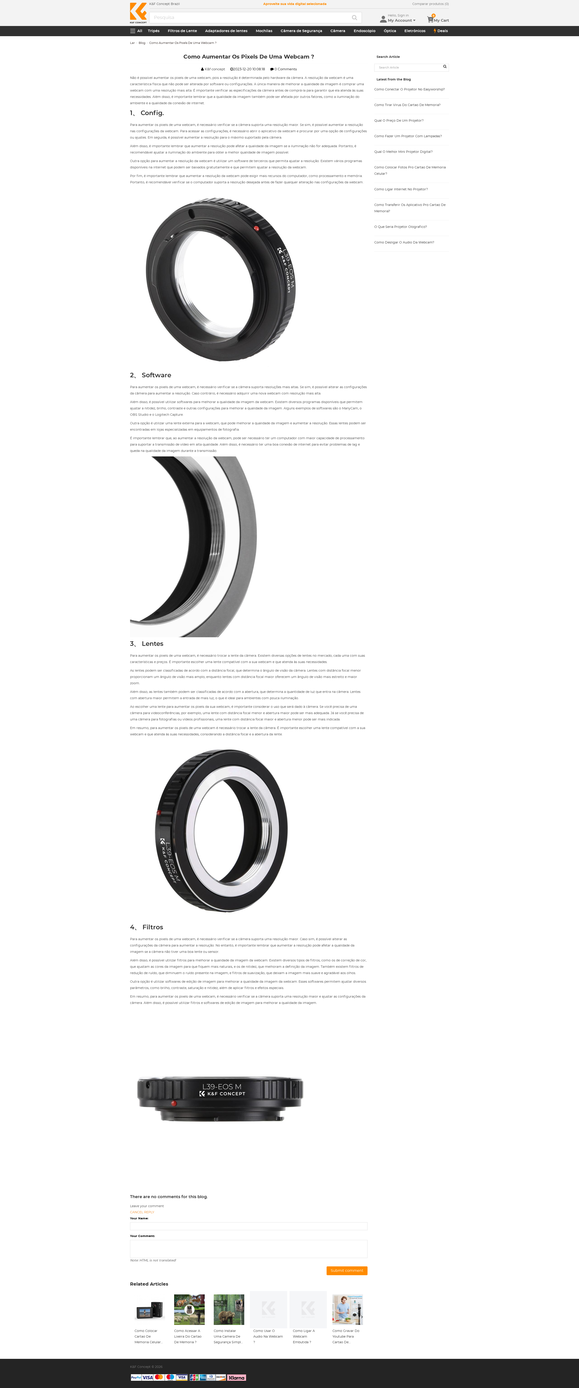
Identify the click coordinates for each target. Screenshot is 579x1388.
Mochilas (264, 31)
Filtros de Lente (182, 31)
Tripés (153, 31)
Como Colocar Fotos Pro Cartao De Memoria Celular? (410, 170)
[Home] (138, 13)
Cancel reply (142, 1212)
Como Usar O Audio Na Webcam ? (268, 1336)
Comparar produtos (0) (430, 4)
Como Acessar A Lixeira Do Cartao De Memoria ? (188, 1336)
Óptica (390, 31)
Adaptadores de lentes (226, 31)
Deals (442, 31)
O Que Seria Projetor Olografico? (400, 227)
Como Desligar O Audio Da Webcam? (404, 242)
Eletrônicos (414, 31)
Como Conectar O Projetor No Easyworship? (409, 89)
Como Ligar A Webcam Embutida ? (304, 1336)
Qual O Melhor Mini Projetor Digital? (403, 151)
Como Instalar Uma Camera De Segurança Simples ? (229, 1337)
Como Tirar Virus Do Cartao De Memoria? (407, 105)
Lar (132, 43)
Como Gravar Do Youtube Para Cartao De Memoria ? (345, 1337)
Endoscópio (364, 31)
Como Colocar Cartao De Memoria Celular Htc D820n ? (148, 1337)
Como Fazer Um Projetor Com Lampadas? (408, 136)
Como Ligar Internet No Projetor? (401, 189)
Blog (142, 43)
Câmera (337, 31)
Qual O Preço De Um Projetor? (399, 120)
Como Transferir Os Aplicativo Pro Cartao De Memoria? (410, 208)
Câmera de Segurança (301, 31)
